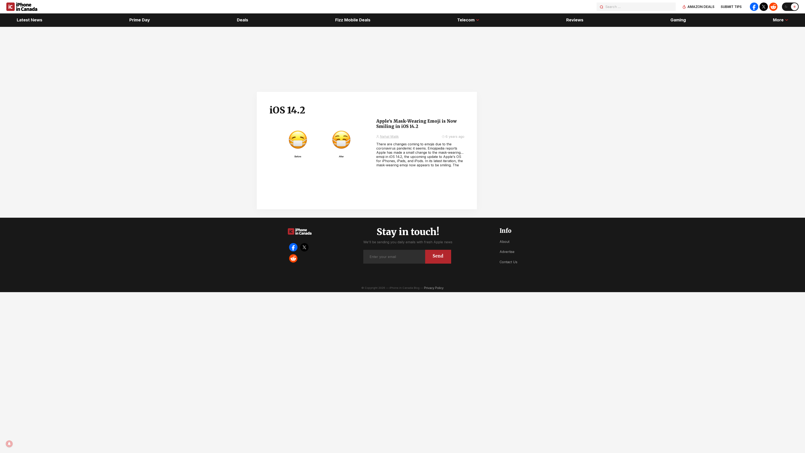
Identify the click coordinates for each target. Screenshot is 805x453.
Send (438, 256)
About (504, 242)
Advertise (507, 252)
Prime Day (139, 19)
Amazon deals (700, 7)
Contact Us (508, 262)
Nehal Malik (389, 136)
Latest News (29, 19)
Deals (242, 19)
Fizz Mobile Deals (352, 19)
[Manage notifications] (9, 443)
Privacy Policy (434, 288)
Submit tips (731, 7)
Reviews (574, 19)
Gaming (678, 19)
